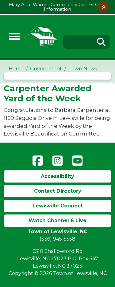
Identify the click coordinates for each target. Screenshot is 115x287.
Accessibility (57, 176)
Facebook (38, 160)
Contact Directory (57, 191)
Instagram (57, 160)
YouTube (77, 160)
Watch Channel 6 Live (57, 220)
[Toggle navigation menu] (11, 36)
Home (16, 69)
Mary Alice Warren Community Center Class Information (57, 7)
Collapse (103, 7)
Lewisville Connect (58, 206)
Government (46, 69)
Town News (82, 69)
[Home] (40, 37)
